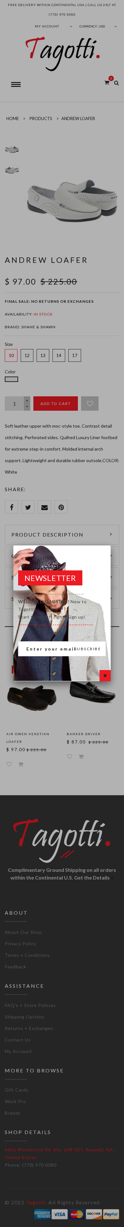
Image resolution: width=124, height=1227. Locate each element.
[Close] (105, 675)
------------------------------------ (55, 609)
